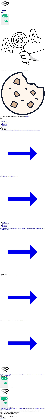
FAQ (10, 374)
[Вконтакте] (0, 410)
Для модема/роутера (3, 228)
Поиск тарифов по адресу (4, 70)
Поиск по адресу (4, 123)
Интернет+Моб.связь (21, 130)
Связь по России (37, 228)
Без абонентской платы (19, 228)
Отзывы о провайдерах (5, 223)
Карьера (21, 374)
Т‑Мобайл (10, 275)
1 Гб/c (28, 130)
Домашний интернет (3, 130)
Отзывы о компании (14, 374)
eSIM (41, 228)
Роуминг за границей (32, 228)
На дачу (3, 12)
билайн (1, 176)
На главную (10, 70)
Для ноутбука (8, 228)
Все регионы (36, 374)
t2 (8, 275)
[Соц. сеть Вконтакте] (0, 410)
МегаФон (11, 176)
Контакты (18, 374)
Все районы (39, 374)
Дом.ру (5, 176)
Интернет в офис (4, 124)
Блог (8, 374)
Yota (7, 275)
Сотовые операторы (4, 127)
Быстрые (30, 130)
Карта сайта (29, 374)
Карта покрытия (4, 121)
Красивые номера (3, 128)
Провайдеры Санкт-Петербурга (6, 119)
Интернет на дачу (4, 125)
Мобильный (4, 11)
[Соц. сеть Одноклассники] (1, 410)
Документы (32, 374)
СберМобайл (2, 275)
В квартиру (4, 10)
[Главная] (22, 8)
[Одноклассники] (1, 410)
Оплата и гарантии (5, 374)
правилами (27, 116)
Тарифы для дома (3, 129)
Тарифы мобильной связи (5, 126)
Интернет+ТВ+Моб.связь (14, 130)
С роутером (33, 130)
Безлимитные (37, 130)
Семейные (24, 228)
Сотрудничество (24, 374)
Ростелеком (8, 176)
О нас (1, 374)
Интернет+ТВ (9, 130)
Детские (27, 228)
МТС (3, 176)
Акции (26, 130)
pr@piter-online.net (3, 418)
